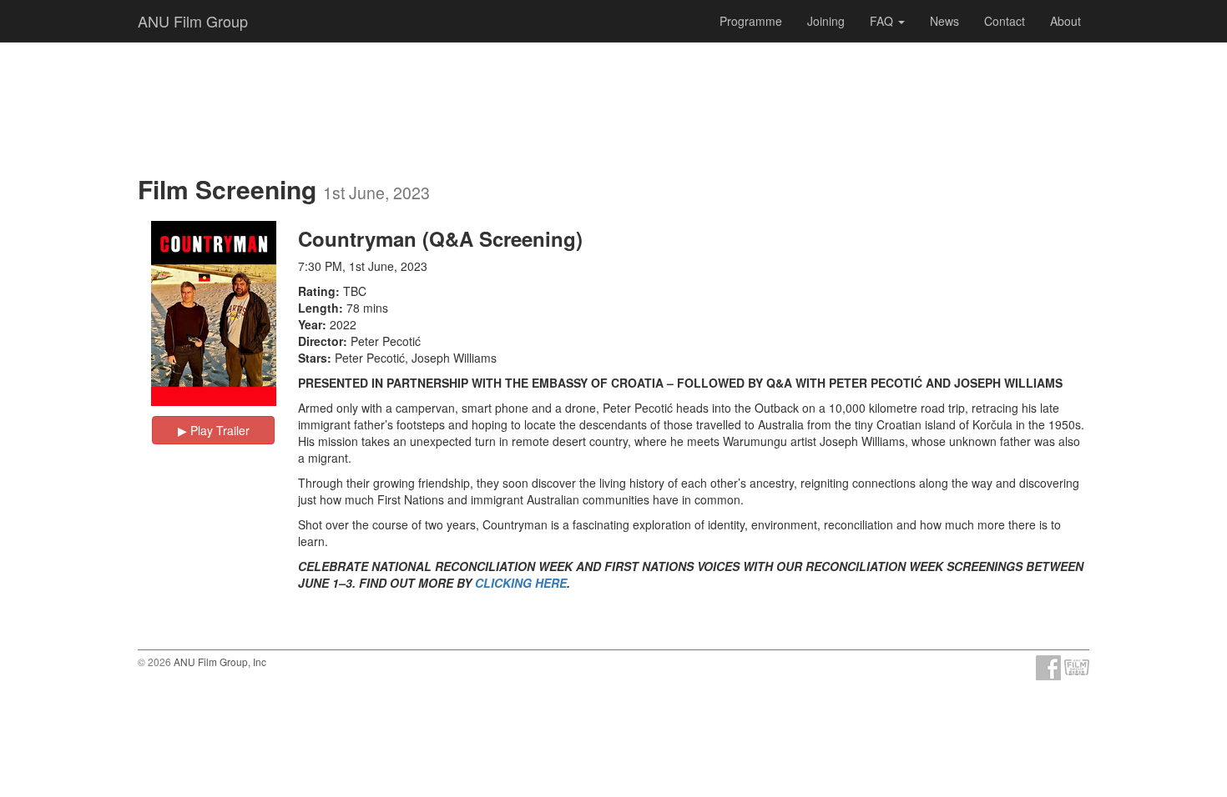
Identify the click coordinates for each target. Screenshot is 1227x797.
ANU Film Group (193, 21)
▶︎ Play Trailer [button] (214, 430)
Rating (317, 291)
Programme (751, 21)
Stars (312, 357)
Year (310, 324)
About (1065, 21)
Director (320, 341)
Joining (826, 21)
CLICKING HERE (521, 582)
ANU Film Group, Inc (220, 661)
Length (318, 307)
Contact (1004, 21)
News (944, 21)
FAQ (883, 21)
